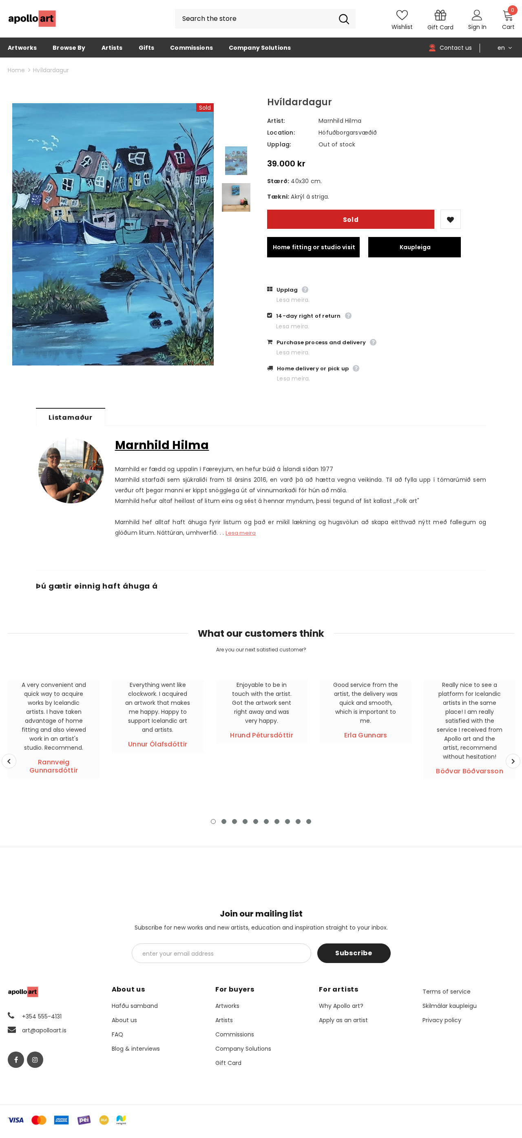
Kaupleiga (415, 247)
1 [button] (213, 821)
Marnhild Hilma (340, 121)
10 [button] (308, 821)
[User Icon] (477, 14)
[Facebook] (16, 1060)
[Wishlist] (450, 219)
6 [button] (266, 821)
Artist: (276, 121)
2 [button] (223, 821)
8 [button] (287, 821)
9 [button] (298, 821)
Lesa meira (241, 532)
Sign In (477, 27)
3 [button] (234, 821)
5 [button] (255, 821)
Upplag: (279, 144)
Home (16, 70)
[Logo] (32, 19)
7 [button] (276, 821)
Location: (281, 132)
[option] (113, 234)
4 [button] (245, 821)
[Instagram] (35, 1060)
